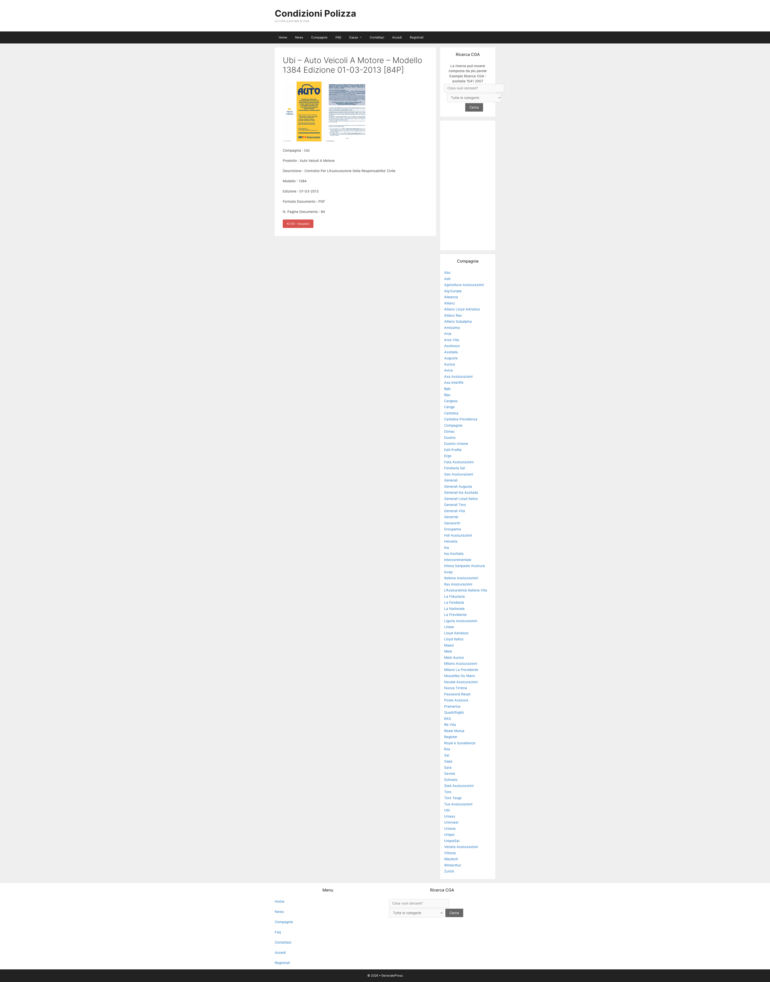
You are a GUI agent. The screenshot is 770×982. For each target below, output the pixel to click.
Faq (278, 932)
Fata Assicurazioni (459, 462)
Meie (448, 651)
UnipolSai (451, 841)
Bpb (447, 389)
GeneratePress (392, 975)
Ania (447, 334)
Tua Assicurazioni (458, 804)
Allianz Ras (453, 315)
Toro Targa (453, 798)
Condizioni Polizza (315, 13)
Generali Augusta (458, 486)
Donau (449, 431)
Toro (447, 792)
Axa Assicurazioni (458, 377)
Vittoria (450, 853)
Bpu (447, 395)
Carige (449, 407)
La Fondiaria (454, 602)
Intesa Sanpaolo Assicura (464, 566)
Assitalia (451, 352)
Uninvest (451, 822)
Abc (447, 273)
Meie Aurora (454, 658)
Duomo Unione (456, 444)
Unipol (449, 835)
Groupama (452, 529)
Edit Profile (453, 450)
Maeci (449, 645)
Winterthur (452, 865)
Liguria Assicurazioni (460, 621)
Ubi (447, 810)
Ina (446, 548)
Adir (447, 279)
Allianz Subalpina (458, 321)
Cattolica (451, 413)
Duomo (450, 438)
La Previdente (455, 615)
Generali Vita (454, 511)
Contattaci (377, 37)
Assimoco (452, 346)
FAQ (338, 37)
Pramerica (452, 706)
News (299, 37)
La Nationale (454, 609)
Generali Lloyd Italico (461, 499)
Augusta (451, 358)
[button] (362, 37)
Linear (449, 627)
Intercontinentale (457, 560)
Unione (450, 829)
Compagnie (319, 37)
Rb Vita (450, 725)
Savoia (449, 773)
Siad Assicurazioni (459, 786)
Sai (446, 755)
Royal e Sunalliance (459, 743)
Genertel (451, 517)
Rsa (447, 749)
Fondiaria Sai (454, 468)
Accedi (397, 37)
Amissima (452, 328)
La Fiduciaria (454, 596)
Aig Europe (453, 291)
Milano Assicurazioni (460, 664)
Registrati (417, 37)
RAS (447, 719)
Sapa (448, 761)
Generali (451, 480)
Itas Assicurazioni (458, 584)
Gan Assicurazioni (458, 474)
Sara (448, 767)
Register (450, 737)
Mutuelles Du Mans (459, 676)
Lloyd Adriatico (456, 633)
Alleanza (451, 297)
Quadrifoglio (454, 712)
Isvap (448, 572)
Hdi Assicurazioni (458, 535)
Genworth (452, 523)
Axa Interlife (453, 383)
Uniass (449, 816)
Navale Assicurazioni (461, 682)
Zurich (449, 871)
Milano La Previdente (461, 670)
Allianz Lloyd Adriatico (462, 309)
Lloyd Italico (453, 639)
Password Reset (457, 694)
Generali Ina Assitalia (461, 492)
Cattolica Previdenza (460, 419)
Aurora (449, 364)
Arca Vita (451, 340)
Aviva (448, 370)
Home (283, 37)
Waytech (451, 859)
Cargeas (451, 401)
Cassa (353, 37)
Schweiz (451, 780)
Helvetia (450, 541)
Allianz (449, 303)
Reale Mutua (454, 731)
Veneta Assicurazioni (461, 847)
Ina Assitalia (454, 554)
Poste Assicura (456, 700)
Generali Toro (455, 505)
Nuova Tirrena (455, 688)
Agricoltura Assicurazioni (464, 285)
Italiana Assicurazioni (461, 578)
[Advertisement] (468, 185)
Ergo (447, 456)
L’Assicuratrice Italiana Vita (465, 590)
